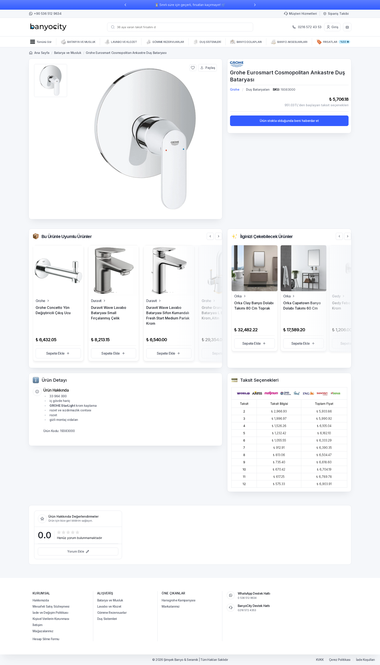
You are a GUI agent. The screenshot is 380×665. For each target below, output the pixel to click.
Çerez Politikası (340, 659)
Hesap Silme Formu (46, 639)
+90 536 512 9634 (48, 13)
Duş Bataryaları (258, 89)
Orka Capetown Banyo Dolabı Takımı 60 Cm (302, 305)
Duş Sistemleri (107, 619)
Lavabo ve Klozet (109, 606)
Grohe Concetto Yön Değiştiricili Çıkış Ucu (53, 310)
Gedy (336, 296)
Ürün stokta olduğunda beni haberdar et (289, 121)
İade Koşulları (365, 659)
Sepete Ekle (55, 353)
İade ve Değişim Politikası (50, 612)
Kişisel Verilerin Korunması (51, 619)
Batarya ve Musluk (67, 53)
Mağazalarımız (43, 631)
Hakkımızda (41, 600)
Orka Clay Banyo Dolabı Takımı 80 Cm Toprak (254, 305)
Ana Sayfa (41, 53)
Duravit (96, 301)
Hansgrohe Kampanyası (178, 600)
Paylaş (210, 68)
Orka (238, 296)
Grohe (234, 89)
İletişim (37, 625)
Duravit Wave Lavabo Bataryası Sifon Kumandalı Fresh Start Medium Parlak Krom (168, 315)
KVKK (319, 659)
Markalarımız (171, 606)
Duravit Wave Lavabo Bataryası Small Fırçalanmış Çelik (108, 312)
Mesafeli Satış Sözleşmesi (51, 606)
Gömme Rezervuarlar (111, 612)
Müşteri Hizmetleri (303, 13)
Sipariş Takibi (338, 13)
